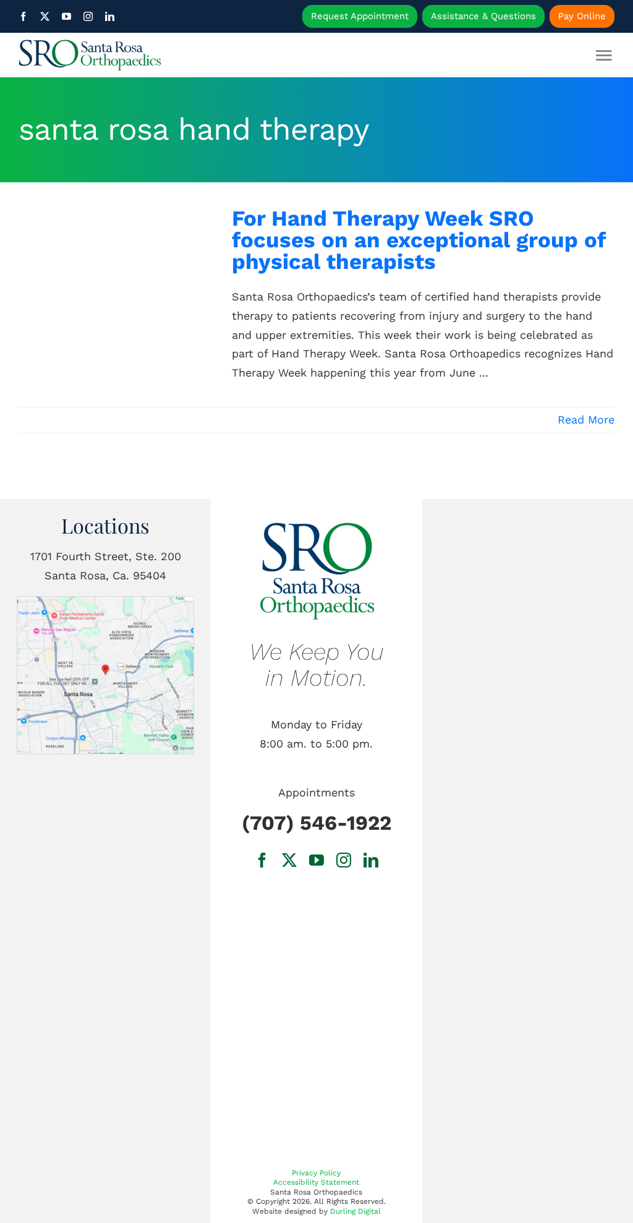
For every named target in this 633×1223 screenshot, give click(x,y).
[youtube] (66, 16)
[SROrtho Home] (93, 55)
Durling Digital (355, 1211)
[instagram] (88, 16)
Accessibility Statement (316, 1182)
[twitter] (44, 16)
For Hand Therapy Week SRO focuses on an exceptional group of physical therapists (418, 240)
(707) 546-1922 (316, 823)
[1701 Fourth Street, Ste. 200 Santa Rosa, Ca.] (105, 601)
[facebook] (23, 16)
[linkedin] (109, 16)
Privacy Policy (316, 1173)
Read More (586, 419)
